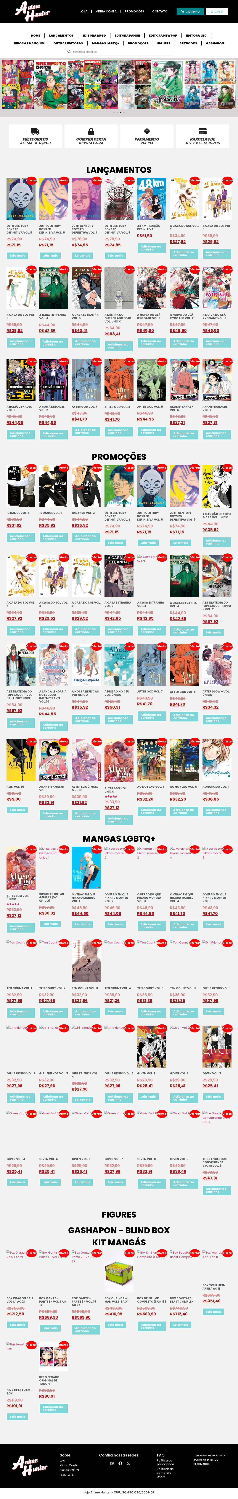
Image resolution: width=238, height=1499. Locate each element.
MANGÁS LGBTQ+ (105, 43)
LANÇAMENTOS (61, 35)
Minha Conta (106, 11)
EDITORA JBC (196, 35)
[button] (114, 112)
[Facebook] (120, 1463)
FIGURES (164, 43)
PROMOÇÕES (134, 11)
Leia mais (17, 255)
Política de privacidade (165, 1462)
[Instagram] (112, 1463)
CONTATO (159, 11)
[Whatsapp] (128, 1463)
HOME (35, 35)
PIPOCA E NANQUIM (29, 43)
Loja (83, 11)
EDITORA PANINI (127, 35)
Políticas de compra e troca (165, 1473)
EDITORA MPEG (94, 35)
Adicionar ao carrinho (151, 248)
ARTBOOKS (188, 43)
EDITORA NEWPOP (163, 35)
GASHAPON (215, 43)
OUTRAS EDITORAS (68, 43)
